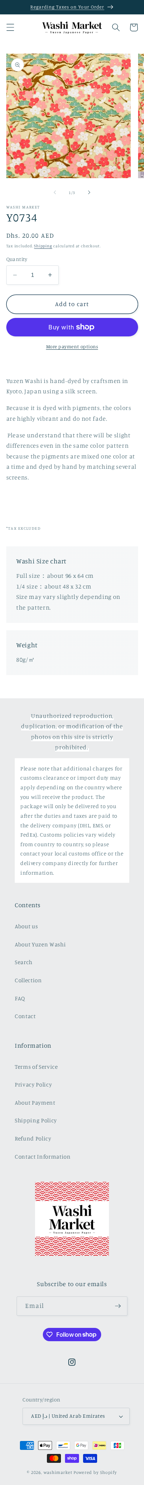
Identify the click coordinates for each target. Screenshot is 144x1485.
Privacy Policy (33, 1084)
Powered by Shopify (95, 1472)
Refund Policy (33, 1138)
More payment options (72, 346)
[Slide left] (55, 192)
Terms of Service (36, 1066)
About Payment (35, 1102)
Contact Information (43, 1156)
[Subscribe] (118, 1306)
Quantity (17, 259)
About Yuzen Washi (40, 944)
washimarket (58, 1472)
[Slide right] (89, 192)
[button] (10, 27)
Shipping (43, 245)
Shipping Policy (36, 1120)
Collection (28, 980)
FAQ (20, 998)
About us (26, 926)
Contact (25, 1016)
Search (23, 962)
